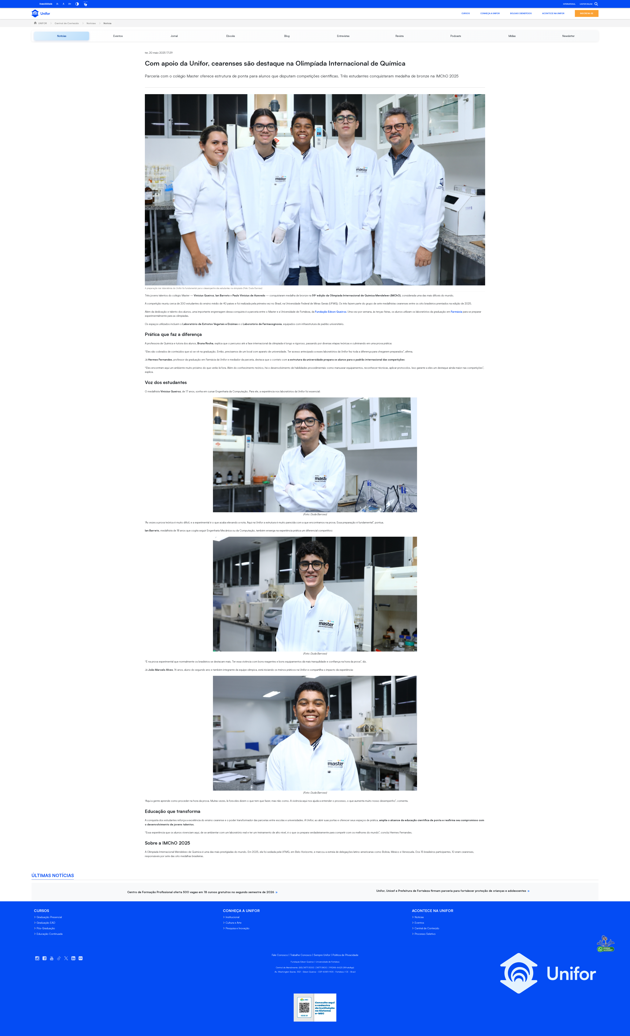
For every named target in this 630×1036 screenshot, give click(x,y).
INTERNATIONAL (569, 4)
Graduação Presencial (49, 917)
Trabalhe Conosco (301, 955)
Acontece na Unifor (553, 13)
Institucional (232, 917)
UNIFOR (42, 23)
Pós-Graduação (46, 928)
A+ (69, 3)
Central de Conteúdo (67, 23)
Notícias (91, 23)
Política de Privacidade (345, 955)
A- (57, 3)
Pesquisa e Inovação (237, 928)
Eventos (419, 922)
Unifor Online (586, 4)
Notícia (107, 23)
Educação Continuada (50, 933)
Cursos (466, 13)
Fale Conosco (280, 955)
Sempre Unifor (322, 955)
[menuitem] (61, 36)
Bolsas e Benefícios (521, 13)
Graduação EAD (46, 922)
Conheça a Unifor (490, 13)
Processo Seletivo (425, 933)
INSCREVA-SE (586, 13)
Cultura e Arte (234, 922)
